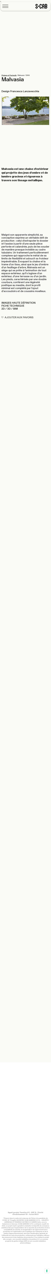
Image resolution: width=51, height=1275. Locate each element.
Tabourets (5, 1122)
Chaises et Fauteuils (8, 75)
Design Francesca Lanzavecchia (20, 91)
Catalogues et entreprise (10, 1151)
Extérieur (32, 1125)
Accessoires (6, 1134)
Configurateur (44, 438)
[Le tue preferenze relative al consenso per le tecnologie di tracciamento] (47, 1271)
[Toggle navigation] (6, 6)
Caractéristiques (7, 1153)
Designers (31, 1131)
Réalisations (31, 1122)
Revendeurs (31, 1151)
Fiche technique (12, 305)
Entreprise (31, 1127)
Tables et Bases (7, 1130)
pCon (3, 1155)
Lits (2, 1126)
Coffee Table (6, 1132)
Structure (8, 449)
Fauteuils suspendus (9, 1128)
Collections (31, 1121)
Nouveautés (31, 1133)
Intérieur (24, 1125)
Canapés (4, 1124)
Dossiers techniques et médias (10, 1157)
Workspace (42, 1125)
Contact (30, 1153)
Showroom (31, 1149)
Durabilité (30, 1129)
